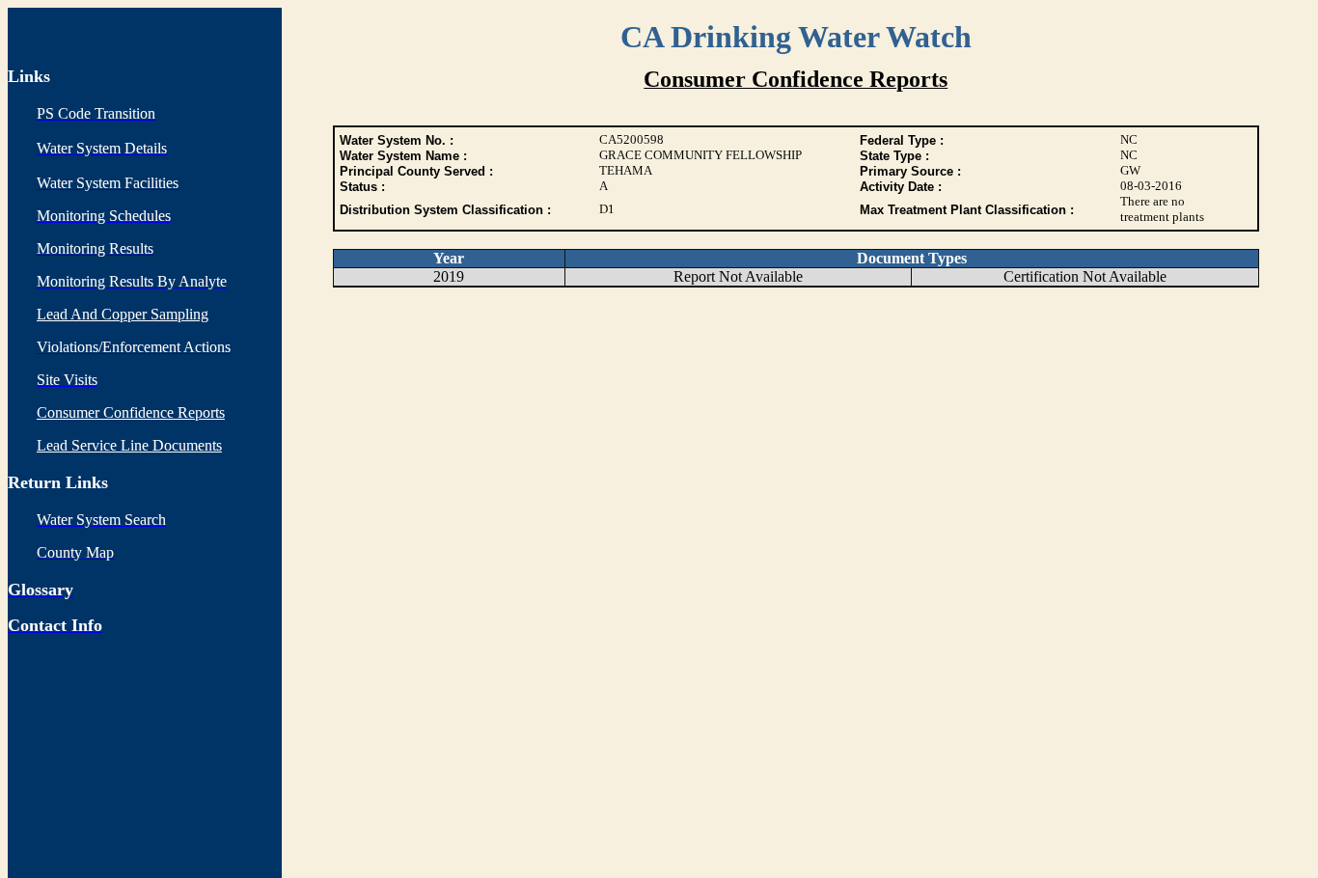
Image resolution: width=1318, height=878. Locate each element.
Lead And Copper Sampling (122, 314)
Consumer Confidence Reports (131, 412)
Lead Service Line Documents (129, 445)
